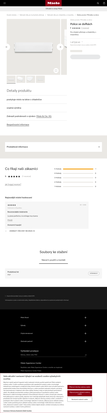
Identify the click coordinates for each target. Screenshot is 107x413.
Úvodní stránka (12, 15)
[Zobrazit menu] (4, 3)
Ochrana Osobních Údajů (18, 411)
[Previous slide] (6, 47)
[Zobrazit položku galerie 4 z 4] (40, 79)
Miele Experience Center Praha (31, 371)
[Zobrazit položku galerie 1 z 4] (11, 79)
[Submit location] (85, 355)
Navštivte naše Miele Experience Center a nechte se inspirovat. (42, 367)
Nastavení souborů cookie (80, 399)
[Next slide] (60, 47)
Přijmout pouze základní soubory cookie (80, 393)
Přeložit (10, 220)
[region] (37, 47)
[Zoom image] (56, 70)
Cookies (29, 411)
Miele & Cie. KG (44, 116)
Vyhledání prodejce (30, 351)
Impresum (6, 411)
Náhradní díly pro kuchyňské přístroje (32, 15)
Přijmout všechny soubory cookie (79, 387)
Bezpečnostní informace (18, 125)
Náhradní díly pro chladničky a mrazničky (60, 15)
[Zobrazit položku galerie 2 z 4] (20, 79)
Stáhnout (94, 273)
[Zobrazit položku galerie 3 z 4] (30, 79)
